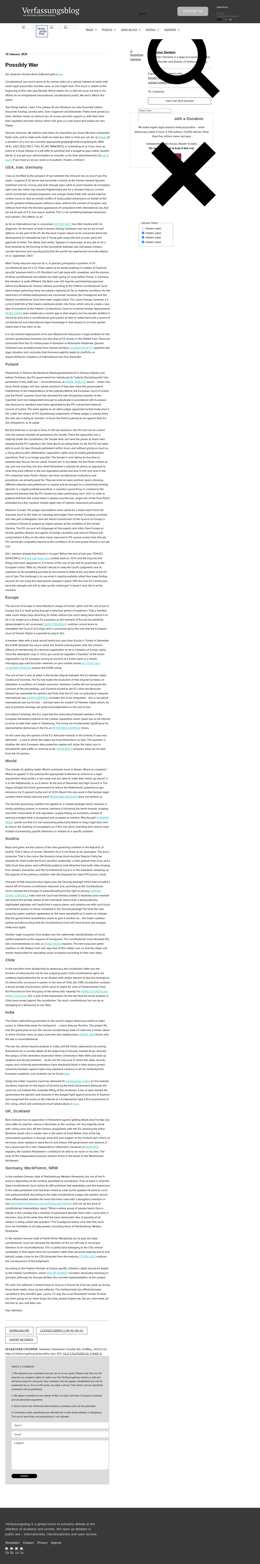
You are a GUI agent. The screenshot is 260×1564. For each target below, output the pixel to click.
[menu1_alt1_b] (42, 26)
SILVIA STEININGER (55, 624)
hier (61, 74)
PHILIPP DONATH (57, 1273)
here (66, 1073)
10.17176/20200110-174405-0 (82, 1353)
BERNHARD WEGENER (64, 796)
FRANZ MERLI (52, 943)
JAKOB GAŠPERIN (37, 697)
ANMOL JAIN (86, 1034)
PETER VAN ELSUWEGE (66, 728)
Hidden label (153, 228)
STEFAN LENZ (87, 1256)
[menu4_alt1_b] (28, 26)
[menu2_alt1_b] (56, 26)
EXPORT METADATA (21, 1339)
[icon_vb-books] (70, 26)
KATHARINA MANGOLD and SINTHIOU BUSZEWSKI (41, 1203)
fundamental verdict (78, 1081)
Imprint (56, 1542)
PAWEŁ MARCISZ (75, 382)
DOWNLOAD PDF (19, 1330)
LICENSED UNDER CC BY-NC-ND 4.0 (61, 1330)
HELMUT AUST (62, 224)
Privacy (42, 1542)
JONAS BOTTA (64, 749)
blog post (44, 558)
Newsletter (12, 1542)
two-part (32, 558)
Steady (102, 137)
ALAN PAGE (92, 1147)
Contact (28, 1542)
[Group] (51, 8)
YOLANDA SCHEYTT (81, 347)
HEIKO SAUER (13, 313)
